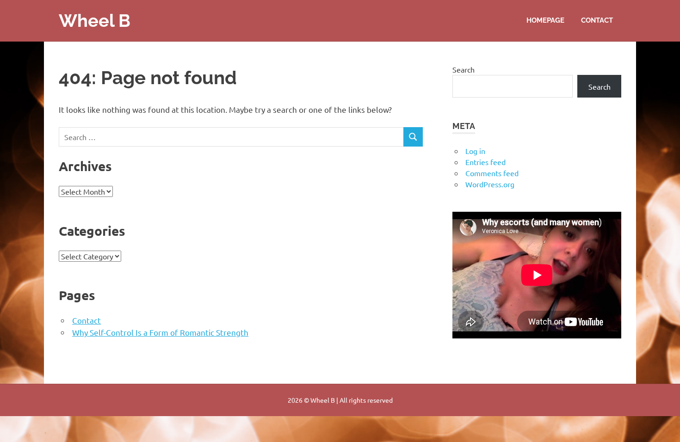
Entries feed (485, 161)
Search (463, 69)
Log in (475, 150)
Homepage (545, 20)
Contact (597, 20)
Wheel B (94, 20)
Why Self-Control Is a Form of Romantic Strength (160, 332)
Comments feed (492, 173)
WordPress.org (489, 184)
